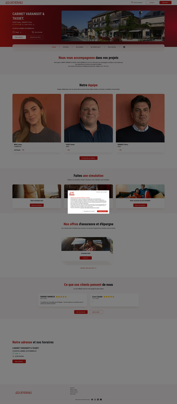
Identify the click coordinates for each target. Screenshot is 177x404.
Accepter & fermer (102, 211)
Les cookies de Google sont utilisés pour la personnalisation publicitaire (86, 202)
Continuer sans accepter (101, 191)
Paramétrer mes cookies (89, 211)
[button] (89, 207)
